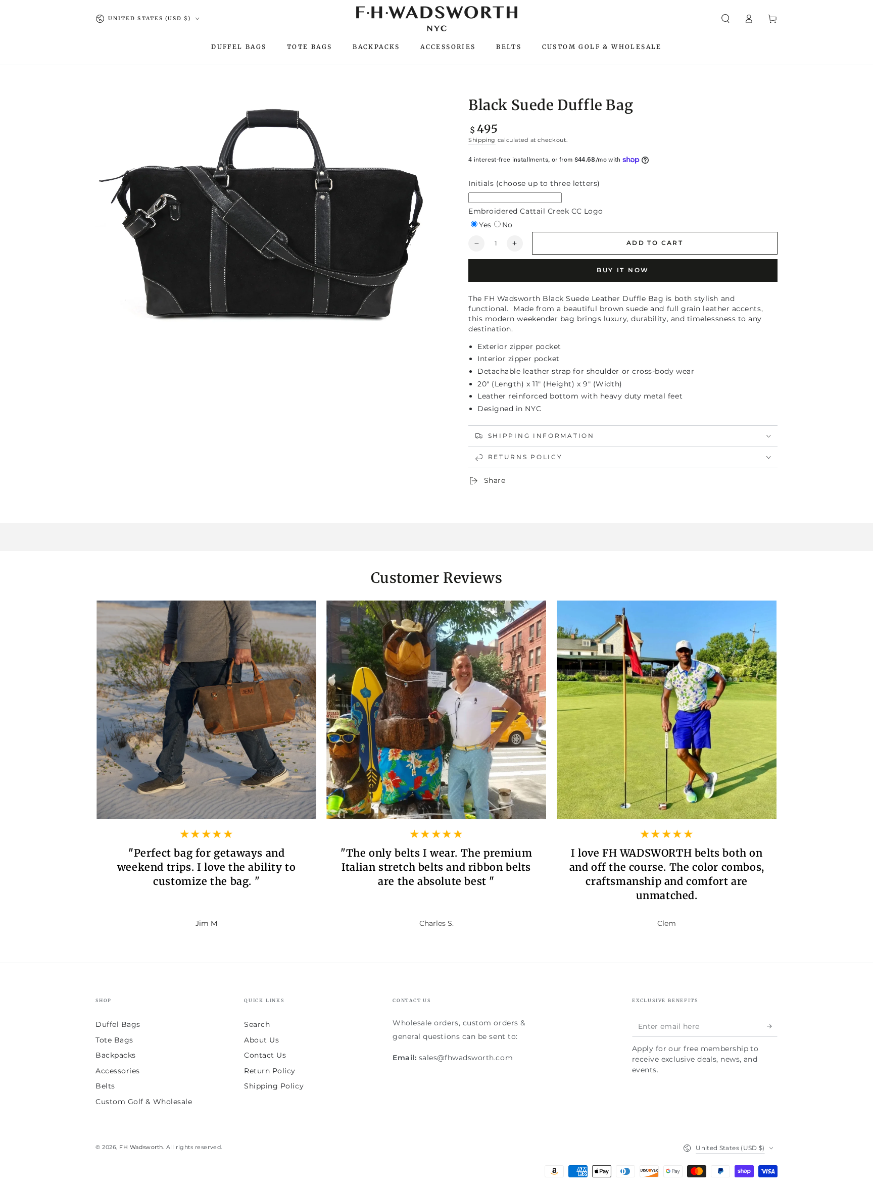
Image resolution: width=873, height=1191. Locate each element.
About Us (261, 1040)
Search (257, 1024)
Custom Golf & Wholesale (143, 1101)
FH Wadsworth (141, 1147)
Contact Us (265, 1055)
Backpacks (115, 1055)
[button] (725, 19)
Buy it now (623, 270)
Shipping (482, 140)
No (507, 224)
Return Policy (270, 1070)
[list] (436, 773)
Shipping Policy (274, 1085)
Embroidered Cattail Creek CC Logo (535, 211)
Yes (485, 224)
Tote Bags (114, 1040)
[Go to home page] (436, 18)
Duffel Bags (117, 1024)
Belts (105, 1085)
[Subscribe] (772, 1026)
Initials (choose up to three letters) (534, 183)
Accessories (117, 1070)
